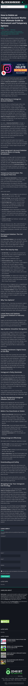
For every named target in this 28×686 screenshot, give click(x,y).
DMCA (12, 680)
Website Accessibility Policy (20, 678)
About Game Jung (6, 680)
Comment (3, 536)
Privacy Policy (11, 678)
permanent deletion (10, 32)
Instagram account (19, 32)
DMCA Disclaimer (18, 680)
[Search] (26, 6)
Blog (5, 12)
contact (16, 602)
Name (2, 553)
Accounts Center (15, 34)
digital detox (8, 34)
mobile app (3, 34)
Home (2, 12)
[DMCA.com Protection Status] (5, 622)
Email (2, 559)
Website (2, 565)
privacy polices (15, 601)
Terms (6, 678)
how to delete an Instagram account (9, 31)
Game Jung (13, 29)
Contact (24, 680)
